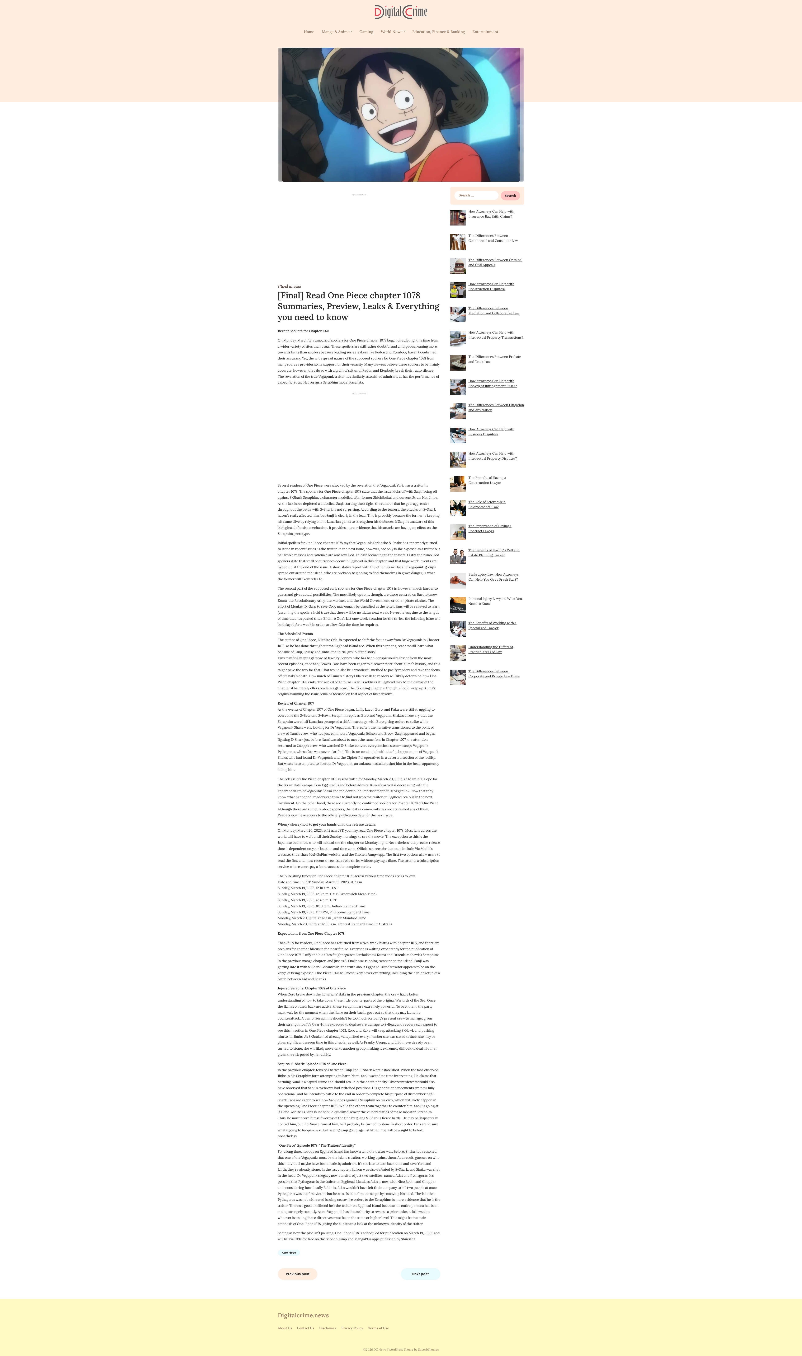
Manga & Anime (336, 31)
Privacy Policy (352, 1328)
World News (391, 31)
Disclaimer (327, 1328)
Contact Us (305, 1328)
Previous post (298, 1274)
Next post (420, 1274)
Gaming (366, 31)
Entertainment (485, 31)
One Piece (289, 1253)
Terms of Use (378, 1328)
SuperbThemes (428, 1349)
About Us (285, 1328)
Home (309, 31)
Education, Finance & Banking (438, 31)
